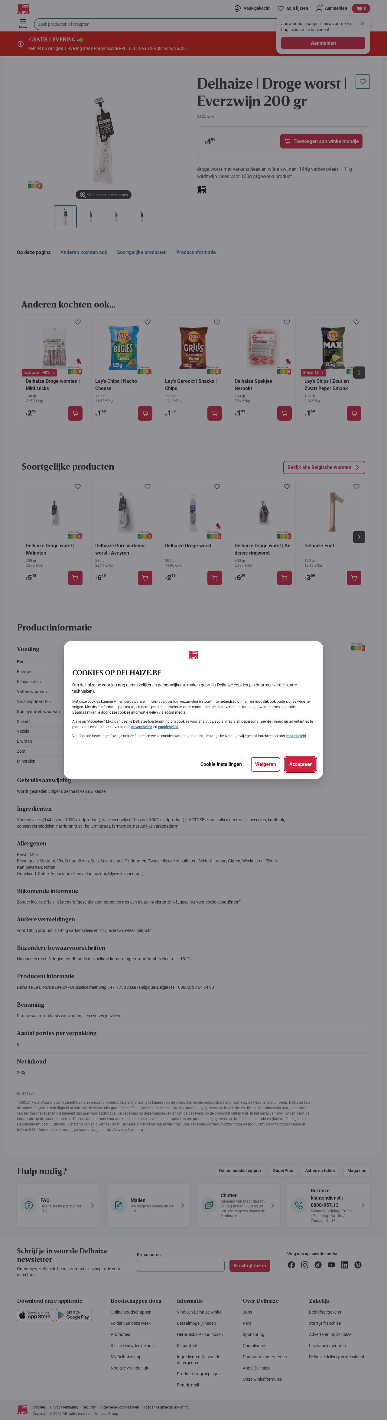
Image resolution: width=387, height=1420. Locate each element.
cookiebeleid (168, 727)
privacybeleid (141, 727)
